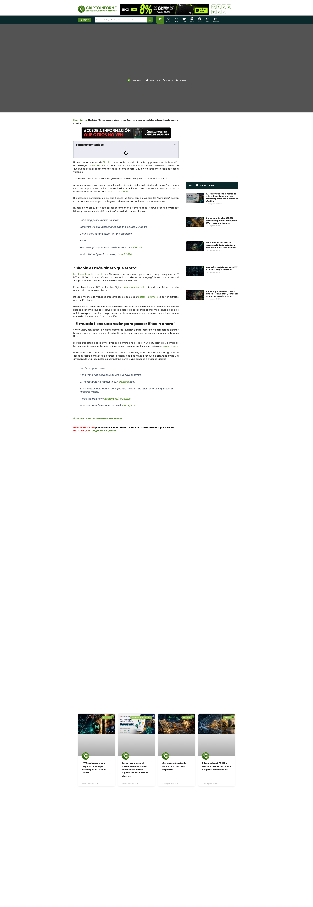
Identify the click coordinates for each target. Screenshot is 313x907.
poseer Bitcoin (170, 346)
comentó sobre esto (134, 287)
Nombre (189, 492)
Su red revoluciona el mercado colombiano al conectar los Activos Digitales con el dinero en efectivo (222, 197)
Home (75, 120)
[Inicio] (160, 18)
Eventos (192, 21)
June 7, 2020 (124, 254)
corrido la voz (96, 165)
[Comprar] (199, 18)
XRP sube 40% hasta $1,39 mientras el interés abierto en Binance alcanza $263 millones (221, 245)
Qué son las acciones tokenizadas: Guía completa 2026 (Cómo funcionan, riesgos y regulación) (163, 856)
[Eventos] (191, 18)
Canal (168, 21)
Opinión (182, 80)
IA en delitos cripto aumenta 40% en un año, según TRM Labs (222, 268)
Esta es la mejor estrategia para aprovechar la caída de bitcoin (221, 537)
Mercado (118, 418)
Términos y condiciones (165, 893)
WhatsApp (100, 446)
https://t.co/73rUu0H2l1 (117, 398)
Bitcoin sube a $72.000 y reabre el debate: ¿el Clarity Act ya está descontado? (216, 766)
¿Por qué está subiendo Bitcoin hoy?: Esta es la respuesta (174, 766)
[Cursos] (184, 18)
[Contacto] (207, 18)
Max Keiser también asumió (88, 274)
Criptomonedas (95, 418)
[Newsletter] (215, 18)
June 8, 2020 (129, 405)
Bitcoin (106, 162)
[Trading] (176, 18)
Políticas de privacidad (147, 893)
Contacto (207, 21)
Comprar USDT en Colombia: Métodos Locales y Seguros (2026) (163, 816)
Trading (176, 21)
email (188, 503)
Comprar (199, 21)
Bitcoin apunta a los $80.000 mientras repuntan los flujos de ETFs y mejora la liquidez (221, 220)
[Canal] (168, 18)
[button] (175, 145)
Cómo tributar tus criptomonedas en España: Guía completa (221, 636)
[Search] (150, 19)
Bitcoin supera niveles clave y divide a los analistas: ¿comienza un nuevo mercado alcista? (222, 294)
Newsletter (216, 21)
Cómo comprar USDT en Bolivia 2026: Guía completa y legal (162, 835)
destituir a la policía (117, 191)
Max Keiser (108, 418)
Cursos (184, 21)
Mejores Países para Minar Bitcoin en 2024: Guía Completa (221, 586)
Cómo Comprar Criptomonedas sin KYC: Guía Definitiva (221, 562)
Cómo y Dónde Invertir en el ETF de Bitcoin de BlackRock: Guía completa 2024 (221, 612)
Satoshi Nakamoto (148, 296)
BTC (85, 418)
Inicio (160, 21)
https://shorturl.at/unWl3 (102, 430)
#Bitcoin (138, 247)
